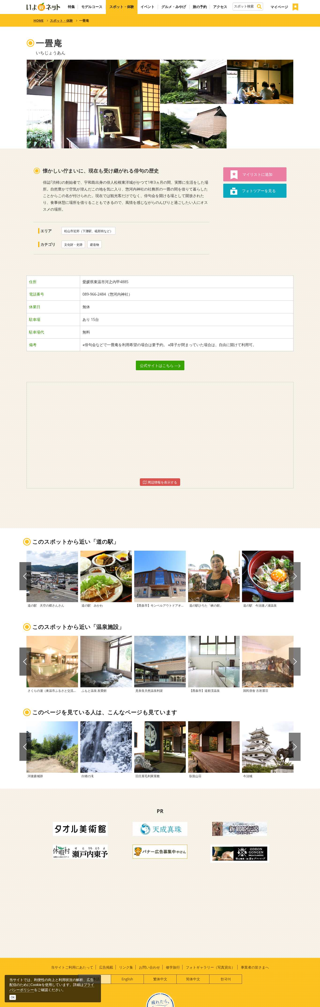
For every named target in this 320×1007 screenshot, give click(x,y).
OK (13, 997)
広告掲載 (106, 967)
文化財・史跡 (73, 244)
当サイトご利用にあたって (72, 967)
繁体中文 (160, 979)
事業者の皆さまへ (255, 967)
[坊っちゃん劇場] (239, 828)
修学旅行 (173, 967)
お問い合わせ (149, 967)
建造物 (94, 244)
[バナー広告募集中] (160, 851)
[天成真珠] (160, 828)
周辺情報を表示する (162, 482)
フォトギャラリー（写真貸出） (210, 967)
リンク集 (126, 967)
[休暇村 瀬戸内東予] (80, 851)
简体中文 (193, 979)
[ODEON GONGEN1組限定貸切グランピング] (239, 853)
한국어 (225, 979)
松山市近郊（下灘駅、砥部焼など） (88, 231)
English (127, 979)
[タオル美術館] (80, 828)
